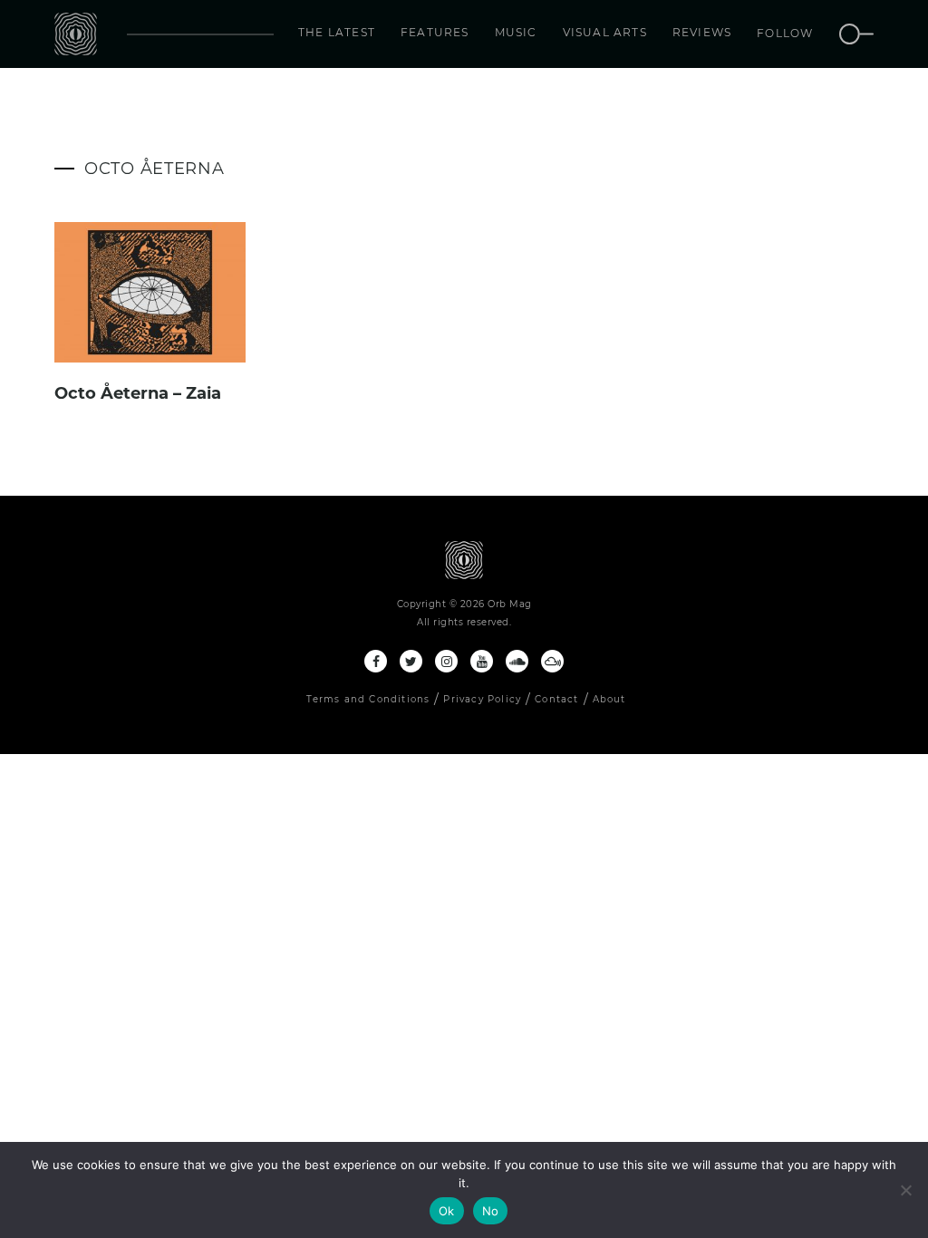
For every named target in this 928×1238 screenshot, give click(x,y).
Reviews (701, 32)
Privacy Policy (482, 699)
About (609, 699)
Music (516, 32)
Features (435, 32)
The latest (336, 32)
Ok (447, 1211)
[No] (905, 1190)
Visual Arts (605, 32)
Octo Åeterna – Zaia (137, 393)
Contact (556, 699)
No (490, 1211)
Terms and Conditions (368, 699)
